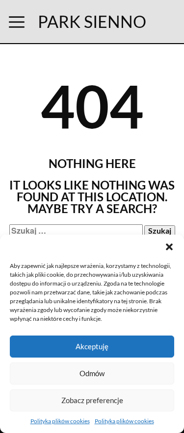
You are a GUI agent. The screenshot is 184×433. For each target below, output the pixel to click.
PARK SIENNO (92, 21)
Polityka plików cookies (60, 421)
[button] (169, 247)
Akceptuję (92, 346)
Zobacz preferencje (92, 400)
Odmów (92, 373)
